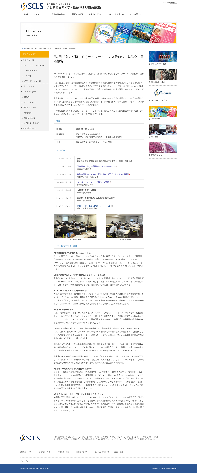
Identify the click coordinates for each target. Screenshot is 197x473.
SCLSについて (40, 14)
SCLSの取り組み (158, 82)
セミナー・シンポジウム (34, 65)
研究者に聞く (29, 118)
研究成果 (28, 113)
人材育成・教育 (76, 14)
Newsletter (155, 118)
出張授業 (155, 137)
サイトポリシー (25, 461)
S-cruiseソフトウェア (160, 100)
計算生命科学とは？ (159, 64)
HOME (25, 14)
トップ (22, 48)
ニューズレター (29, 92)
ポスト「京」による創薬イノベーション (94, 206)
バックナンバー (30, 102)
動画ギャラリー (29, 107)
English (174, 3)
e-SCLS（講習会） (32, 123)
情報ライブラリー (82, 452)
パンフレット (28, 86)
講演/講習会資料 (29, 128)
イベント (28, 76)
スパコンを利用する (115, 14)
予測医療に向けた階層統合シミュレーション (96, 166)
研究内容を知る (58, 14)
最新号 (27, 97)
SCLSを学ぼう (135, 14)
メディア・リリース (32, 81)
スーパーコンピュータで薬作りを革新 (93, 182)
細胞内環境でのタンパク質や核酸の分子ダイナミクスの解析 (102, 174)
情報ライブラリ (95, 14)
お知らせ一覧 (28, 60)
